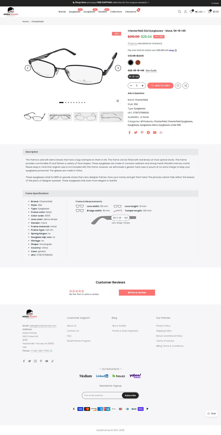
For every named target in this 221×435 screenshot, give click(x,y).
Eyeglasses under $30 (170, 125)
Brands (62, 11)
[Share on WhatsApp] (161, 132)
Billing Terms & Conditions (169, 345)
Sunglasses (90, 11)
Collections (116, 11)
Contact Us (73, 330)
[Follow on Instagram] (35, 361)
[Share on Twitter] (135, 132)
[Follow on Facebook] (24, 361)
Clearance (130, 11)
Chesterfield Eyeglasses (180, 121)
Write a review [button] (137, 292)
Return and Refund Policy (169, 335)
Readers (103, 11)
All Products (146, 121)
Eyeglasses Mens (149, 125)
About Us (71, 325)
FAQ (69, 335)
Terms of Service (165, 340)
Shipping (132, 43)
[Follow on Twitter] (29, 361)
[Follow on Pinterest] (41, 361)
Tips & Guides (119, 325)
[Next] (118, 68)
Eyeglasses (75, 11)
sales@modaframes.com (43, 325)
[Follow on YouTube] (46, 361)
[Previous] (28, 68)
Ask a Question (136, 93)
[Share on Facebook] (129, 132)
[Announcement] (110, 2)
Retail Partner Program (79, 340)
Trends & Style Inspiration (125, 330)
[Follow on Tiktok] (52, 361)
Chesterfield (38, 21)
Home (26, 21)
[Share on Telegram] (148, 132)
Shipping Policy (164, 330)
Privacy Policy (163, 325)
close (6, 3)
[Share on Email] (154, 132)
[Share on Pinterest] (142, 132)
